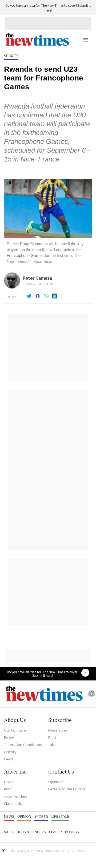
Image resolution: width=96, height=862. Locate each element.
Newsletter (57, 730)
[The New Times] (37, 45)
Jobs (52, 744)
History (10, 752)
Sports (11, 56)
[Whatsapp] (46, 296)
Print (52, 737)
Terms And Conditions (23, 744)
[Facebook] (37, 296)
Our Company (15, 730)
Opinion (24, 816)
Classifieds (13, 803)
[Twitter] (29, 296)
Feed (8, 759)
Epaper (55, 832)
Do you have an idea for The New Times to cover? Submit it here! (42, 673)
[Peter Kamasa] (12, 287)
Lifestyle (60, 816)
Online (9, 782)
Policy (9, 737)
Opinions (55, 782)
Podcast (73, 832)
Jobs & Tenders (32, 832)
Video (9, 832)
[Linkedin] (54, 296)
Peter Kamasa (37, 277)
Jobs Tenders (15, 796)
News (9, 816)
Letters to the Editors (67, 789)
